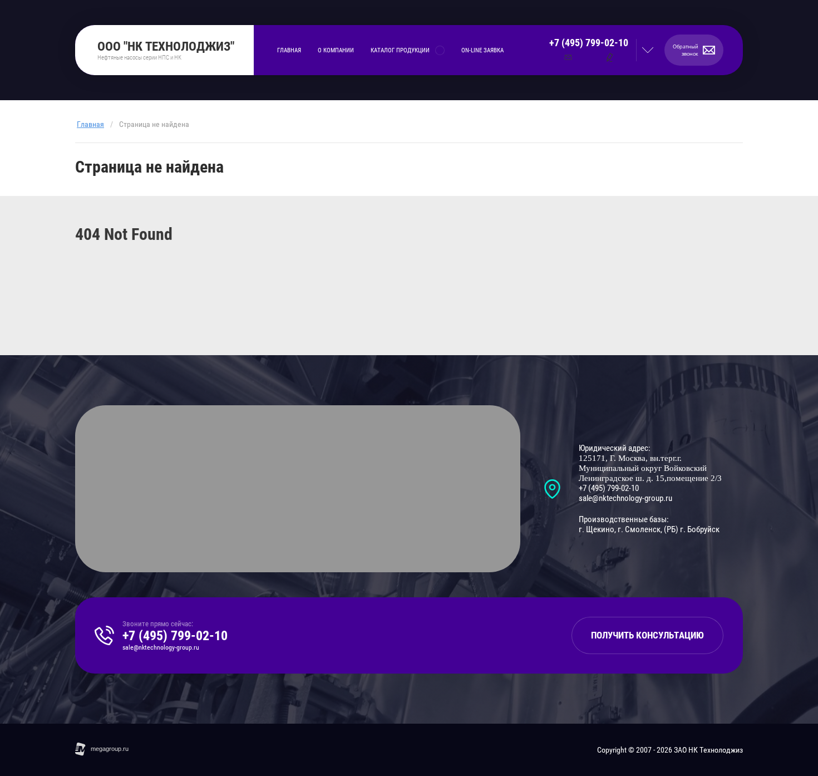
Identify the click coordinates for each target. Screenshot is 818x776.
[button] (693, 50)
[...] (527, 50)
